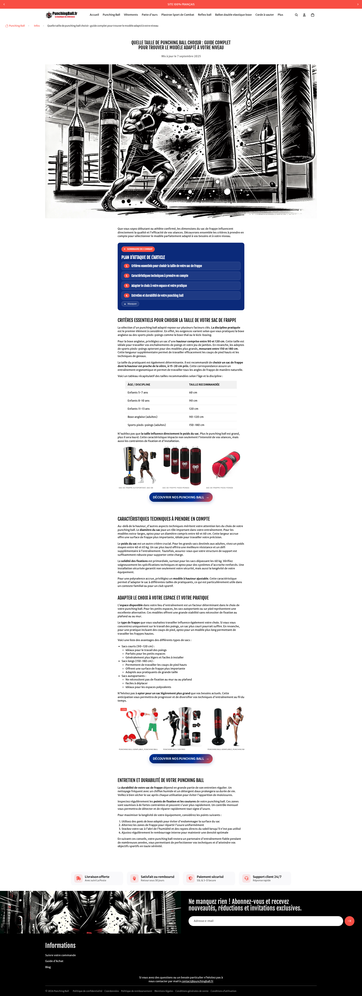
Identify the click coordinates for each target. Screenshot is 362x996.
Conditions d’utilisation (223, 991)
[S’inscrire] (349, 921)
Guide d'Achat (54, 961)
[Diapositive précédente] (4, 4)
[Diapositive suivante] (358, 4)
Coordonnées (111, 991)
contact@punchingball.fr (197, 981)
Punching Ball (61, 991)
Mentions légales (163, 991)
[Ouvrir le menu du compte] (304, 15)
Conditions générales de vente (192, 991)
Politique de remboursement (136, 991)
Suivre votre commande (60, 955)
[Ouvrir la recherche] (296, 15)
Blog (48, 967)
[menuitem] (280, 14)
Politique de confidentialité (87, 991)
